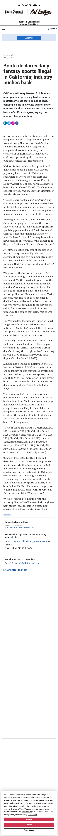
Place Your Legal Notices (29, 22)
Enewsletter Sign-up (15, 570)
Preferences (29, 830)
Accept (29, 819)
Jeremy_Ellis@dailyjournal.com (29, 541)
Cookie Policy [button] (27, 812)
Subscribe (29, 38)
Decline (29, 825)
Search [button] (53, 28)
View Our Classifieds (29, 24)
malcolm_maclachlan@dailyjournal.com (19, 527)
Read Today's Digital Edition (29, 5)
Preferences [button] (32, 815)
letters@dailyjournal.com (26, 563)
